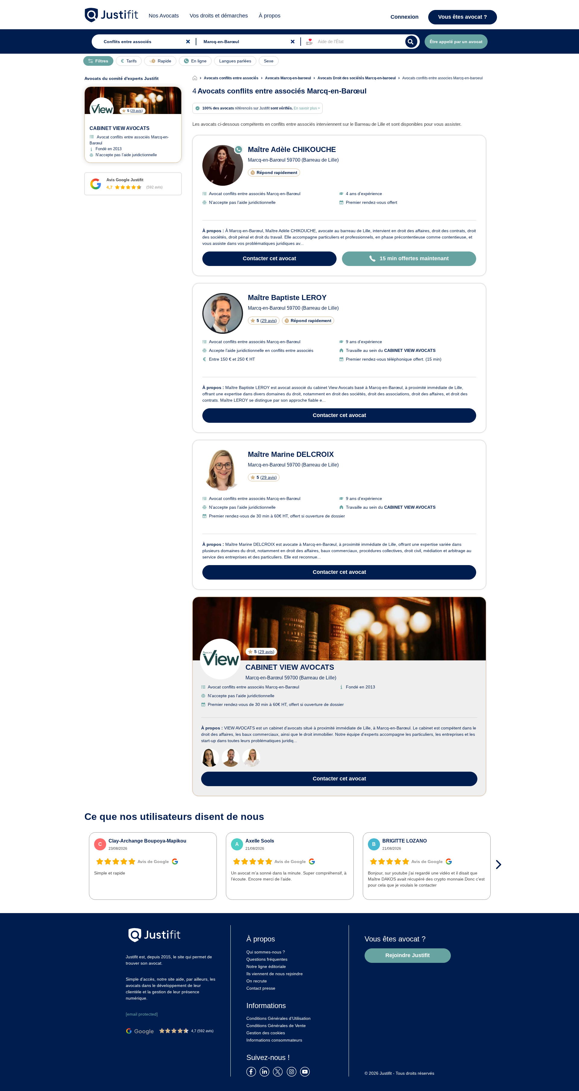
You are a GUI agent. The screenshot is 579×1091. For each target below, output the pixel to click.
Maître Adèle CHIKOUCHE (292, 149)
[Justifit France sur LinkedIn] (266, 1071)
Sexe (269, 61)
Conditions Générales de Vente (276, 1025)
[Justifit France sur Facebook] (252, 1071)
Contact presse (260, 988)
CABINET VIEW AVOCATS (289, 667)
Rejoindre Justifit (407, 955)
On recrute (256, 981)
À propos (269, 16)
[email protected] (142, 1014)
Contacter (269, 258)
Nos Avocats (164, 16)
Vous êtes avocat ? (462, 17)
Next (500, 864)
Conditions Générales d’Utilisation (278, 1018)
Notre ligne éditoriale (266, 966)
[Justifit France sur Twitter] (279, 1071)
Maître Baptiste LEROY (287, 297)
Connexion (405, 17)
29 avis (268, 320)
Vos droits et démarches (219, 16)
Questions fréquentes (266, 959)
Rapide (164, 61)
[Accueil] (198, 78)
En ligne (199, 61)
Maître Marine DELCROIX (291, 454)
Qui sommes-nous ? (265, 952)
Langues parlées (235, 61)
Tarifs (131, 61)
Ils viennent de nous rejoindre (274, 973)
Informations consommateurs (274, 1040)
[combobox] (142, 41)
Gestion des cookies (265, 1032)
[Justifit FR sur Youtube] (306, 1071)
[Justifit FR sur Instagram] (293, 1071)
